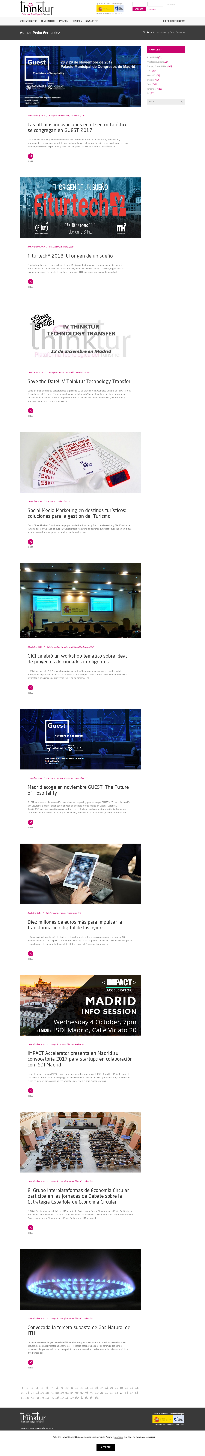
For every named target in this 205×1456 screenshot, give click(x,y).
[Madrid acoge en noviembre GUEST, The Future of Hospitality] (80, 739)
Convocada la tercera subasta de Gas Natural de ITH (79, 1330)
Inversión (150, 80)
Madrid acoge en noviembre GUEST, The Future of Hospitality (78, 790)
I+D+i (61, 372)
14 (86, 1388)
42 (107, 1392)
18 (106, 1388)
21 (121, 1388)
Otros (70, 778)
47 (131, 1392)
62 (87, 1397)
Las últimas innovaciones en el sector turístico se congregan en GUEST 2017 (78, 127)
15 (91, 1388)
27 (32, 1392)
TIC (82, 115)
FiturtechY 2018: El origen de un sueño (70, 256)
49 (22, 1397)
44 (116, 1392)
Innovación (64, 115)
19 (111, 1388)
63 (91, 1397)
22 (126, 1388)
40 (97, 1392)
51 (32, 1397)
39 (91, 1392)
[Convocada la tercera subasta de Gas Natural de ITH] (80, 1279)
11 (72, 1388)
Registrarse (152, 9)
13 (82, 1388)
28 (37, 1392)
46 (126, 1392)
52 (37, 1397)
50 (27, 1397)
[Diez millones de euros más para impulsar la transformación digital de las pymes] (80, 874)
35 (72, 1392)
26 (27, 1392)
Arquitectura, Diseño (155, 62)
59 (72, 1397)
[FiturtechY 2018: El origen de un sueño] (80, 207)
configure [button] (119, 1437)
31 (52, 1392)
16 (96, 1388)
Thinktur (147, 32)
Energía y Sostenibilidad (67, 647)
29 (42, 1392)
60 (77, 1397)
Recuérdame (170, 4)
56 (57, 1397)
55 (52, 1397)
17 (102, 1388)
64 (97, 1397)
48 (136, 1392)
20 (116, 1388)
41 (101, 1392)
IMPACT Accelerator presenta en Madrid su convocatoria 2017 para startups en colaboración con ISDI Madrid (80, 1059)
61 (81, 1397)
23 (131, 1388)
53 (42, 1397)
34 (67, 1392)
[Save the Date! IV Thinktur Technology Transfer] (80, 333)
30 (47, 1392)
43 (111, 1392)
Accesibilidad (152, 57)
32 (57, 1392)
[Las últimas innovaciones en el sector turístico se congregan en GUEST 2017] (80, 76)
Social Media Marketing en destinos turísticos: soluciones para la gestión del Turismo (77, 513)
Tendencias (75, 115)
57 (62, 1397)
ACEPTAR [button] (106, 1447)
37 (81, 1392)
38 (87, 1392)
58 (67, 1397)
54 (47, 1397)
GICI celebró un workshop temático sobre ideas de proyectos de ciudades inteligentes (78, 658)
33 (62, 1392)
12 (76, 1388)
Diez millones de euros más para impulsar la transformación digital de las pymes (75, 924)
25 (22, 1392)
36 (77, 1392)
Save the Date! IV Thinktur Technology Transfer (79, 381)
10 (67, 1388)
